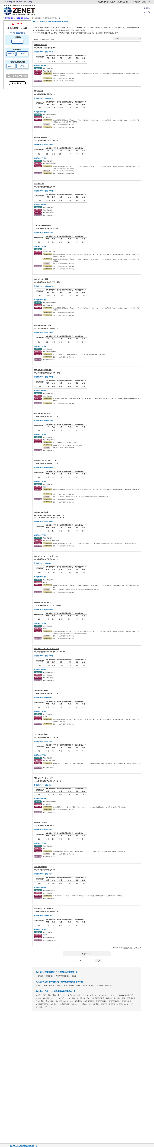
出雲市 (51, 985)
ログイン (147, 12)
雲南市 (84, 985)
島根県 (26, 18)
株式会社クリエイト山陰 (42, 602)
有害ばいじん (86, 1004)
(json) (33, 2)
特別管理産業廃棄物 (62, 976)
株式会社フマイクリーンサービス (46, 556)
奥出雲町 (92, 985)
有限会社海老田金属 (41, 512)
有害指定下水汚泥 (42, 1004)
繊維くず (75, 998)
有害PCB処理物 (114, 1001)
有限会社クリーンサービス (43, 778)
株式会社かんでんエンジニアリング (46, 649)
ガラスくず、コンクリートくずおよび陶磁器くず (115, 995)
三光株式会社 (39, 91)
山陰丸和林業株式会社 (42, 413)
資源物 (73, 976)
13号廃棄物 (131, 998)
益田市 (58, 985)
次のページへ (87, 954)
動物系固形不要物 (98, 998)
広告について (146, 2)
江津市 (78, 985)
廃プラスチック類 (73, 995)
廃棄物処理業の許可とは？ (106, 2)
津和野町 (100, 985)
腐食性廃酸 (50, 1001)
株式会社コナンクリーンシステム (46, 460)
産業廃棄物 (50, 976)
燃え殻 (38, 995)
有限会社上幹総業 (40, 822)
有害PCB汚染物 (101, 1001)
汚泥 (44, 995)
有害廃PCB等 (89, 1001)
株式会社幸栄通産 (40, 137)
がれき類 (46, 998)
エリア (17, 41)
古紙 (131, 1004)
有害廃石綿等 (65, 1004)
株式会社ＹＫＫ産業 (41, 279)
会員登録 (147, 8)
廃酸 (54, 995)
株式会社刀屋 (39, 183)
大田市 (64, 985)
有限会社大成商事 (40, 867)
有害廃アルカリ (122, 1004)
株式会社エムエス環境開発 (43, 908)
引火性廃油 (40, 1001)
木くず (68, 998)
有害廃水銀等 (126, 1001)
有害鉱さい (54, 1004)
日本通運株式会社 (40, 45)
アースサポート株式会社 (42, 225)
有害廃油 (96, 1004)
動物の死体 (121, 998)
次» (98, 960)
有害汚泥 (104, 1004)
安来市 (71, 985)
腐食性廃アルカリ (61, 1001)
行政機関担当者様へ (123, 2)
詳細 (22, 54)
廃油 (49, 995)
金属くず (93, 995)
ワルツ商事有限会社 (41, 734)
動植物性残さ (85, 998)
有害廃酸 (112, 1004)
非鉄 (41, 1007)
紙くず (61, 998)
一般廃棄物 (40, 976)
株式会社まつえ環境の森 (42, 370)
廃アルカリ (62, 995)
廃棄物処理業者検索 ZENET (14, 18)
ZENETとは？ (135, 2)
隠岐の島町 (109, 985)
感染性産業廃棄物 (76, 1001)
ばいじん (54, 998)
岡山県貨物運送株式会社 (42, 325)
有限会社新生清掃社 (41, 690)
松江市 (38, 985)
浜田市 (45, 985)
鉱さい (38, 998)
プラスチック (49, 1007)
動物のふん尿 (111, 998)
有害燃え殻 (75, 1004)
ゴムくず (85, 995)
